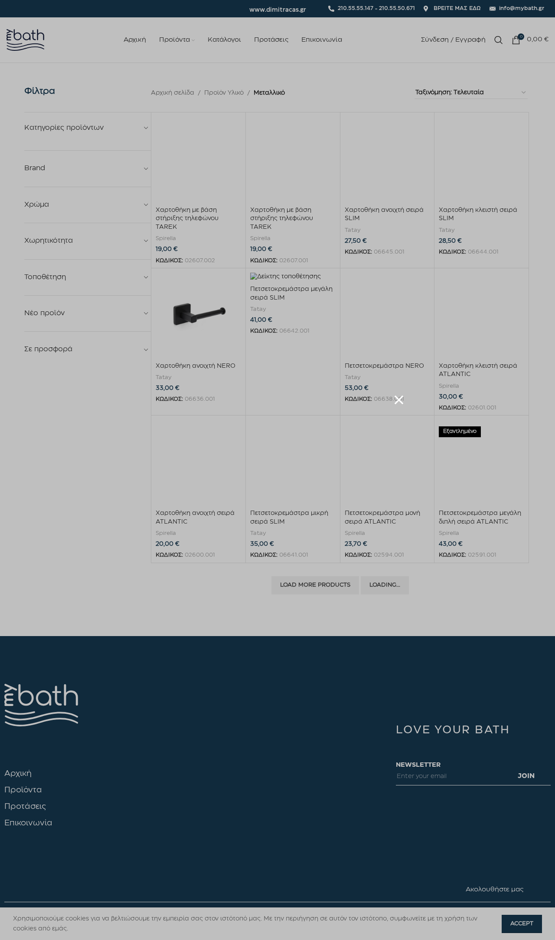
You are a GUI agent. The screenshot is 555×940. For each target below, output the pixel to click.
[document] (277, 470)
